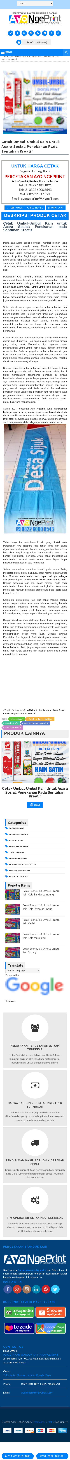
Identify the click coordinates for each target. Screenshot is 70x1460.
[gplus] (24, 33)
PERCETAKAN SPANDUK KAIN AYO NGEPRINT (30, 1354)
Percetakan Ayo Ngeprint (36, 723)
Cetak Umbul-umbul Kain (41, 719)
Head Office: (10, 1350)
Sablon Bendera (18, 834)
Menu (8, 52)
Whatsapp (57, 207)
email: (6, 1392)
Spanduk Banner (19, 846)
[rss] (38, 33)
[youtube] (51, 33)
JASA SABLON (16, 840)
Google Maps (43, 1375)
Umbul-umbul (37, 286)
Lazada (30, 1375)
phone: (7, 1383)
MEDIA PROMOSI (18, 858)
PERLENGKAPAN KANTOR (22, 864)
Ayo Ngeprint (23, 276)
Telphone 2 (36, 207)
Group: (7, 1371)
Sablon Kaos (16, 828)
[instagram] (31, 33)
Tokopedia (9, 1375)
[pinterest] (58, 33)
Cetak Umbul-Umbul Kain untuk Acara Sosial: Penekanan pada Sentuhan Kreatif (35, 792)
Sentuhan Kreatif (13, 727)
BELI (37, 804)
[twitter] (10, 33)
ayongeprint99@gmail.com (36, 1392)
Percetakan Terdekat (43, 1421)
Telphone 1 (15, 207)
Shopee (21, 1375)
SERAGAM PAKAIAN (19, 870)
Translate (10, 1000)
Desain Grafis (11, 723)
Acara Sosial (17, 719)
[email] (44, 33)
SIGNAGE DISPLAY (18, 876)
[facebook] (17, 33)
